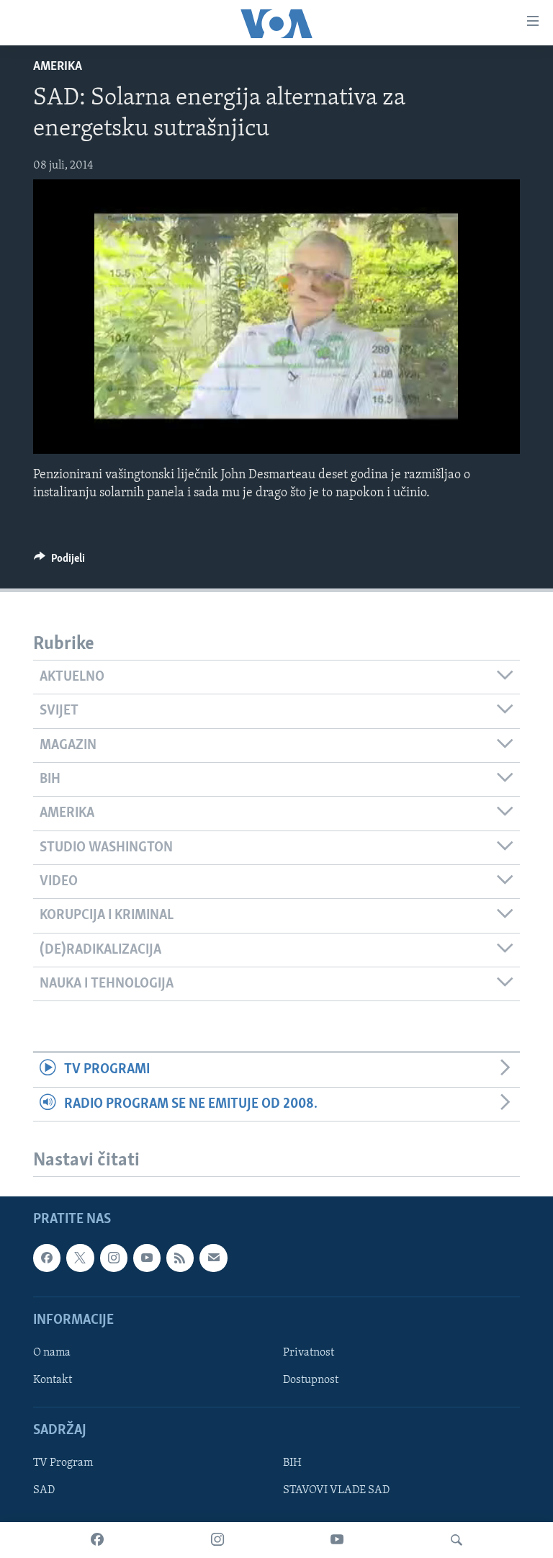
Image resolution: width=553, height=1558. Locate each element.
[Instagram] (217, 1540)
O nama (52, 1352)
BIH (292, 1463)
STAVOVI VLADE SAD (336, 1490)
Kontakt (52, 1380)
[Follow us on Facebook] (46, 1257)
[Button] (59, 562)
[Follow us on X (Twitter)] (80, 1257)
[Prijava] (213, 1257)
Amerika (57, 67)
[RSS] (180, 1257)
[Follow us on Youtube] (147, 1257)
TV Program (63, 1463)
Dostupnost (310, 1380)
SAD (44, 1490)
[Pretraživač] (456, 1540)
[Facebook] (97, 1540)
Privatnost (308, 1352)
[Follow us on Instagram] (113, 1257)
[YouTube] (337, 1540)
